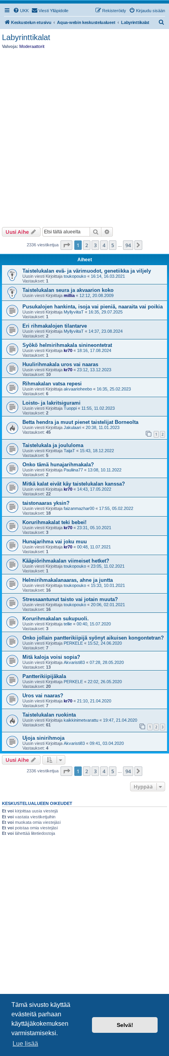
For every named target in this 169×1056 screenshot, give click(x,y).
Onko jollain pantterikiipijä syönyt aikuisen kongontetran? (93, 638)
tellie (68, 624)
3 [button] (95, 245)
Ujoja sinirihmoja (43, 738)
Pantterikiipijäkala (44, 676)
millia (69, 295)
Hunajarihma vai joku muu (54, 541)
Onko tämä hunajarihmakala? (58, 465)
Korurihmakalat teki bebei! (54, 522)
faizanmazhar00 (79, 508)
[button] (66, 245)
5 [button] (112, 245)
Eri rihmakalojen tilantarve (54, 326)
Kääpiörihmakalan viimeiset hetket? (65, 561)
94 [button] (128, 245)
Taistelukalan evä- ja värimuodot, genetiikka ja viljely (86, 271)
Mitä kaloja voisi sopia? (51, 657)
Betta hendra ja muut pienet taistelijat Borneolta (80, 422)
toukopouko (75, 276)
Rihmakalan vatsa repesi (52, 384)
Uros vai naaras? (42, 695)
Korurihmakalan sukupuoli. (55, 619)
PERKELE (73, 643)
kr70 (68, 350)
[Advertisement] (84, 135)
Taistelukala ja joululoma (52, 445)
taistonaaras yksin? (46, 503)
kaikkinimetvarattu (81, 720)
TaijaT (69, 450)
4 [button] (104, 245)
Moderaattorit (31, 46)
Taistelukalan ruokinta (49, 715)
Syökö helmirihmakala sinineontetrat (67, 345)
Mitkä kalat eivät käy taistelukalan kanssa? (73, 484)
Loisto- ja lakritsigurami (51, 403)
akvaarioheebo (78, 389)
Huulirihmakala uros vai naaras (60, 364)
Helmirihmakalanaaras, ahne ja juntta (67, 580)
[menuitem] (21, 10)
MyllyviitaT (74, 312)
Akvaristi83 (74, 662)
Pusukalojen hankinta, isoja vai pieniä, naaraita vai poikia (92, 307)
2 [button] (86, 245)
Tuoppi (70, 408)
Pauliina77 (73, 470)
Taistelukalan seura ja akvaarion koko (68, 290)
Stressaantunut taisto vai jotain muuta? (70, 599)
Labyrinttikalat (26, 37)
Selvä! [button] (125, 1025)
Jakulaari (72, 427)
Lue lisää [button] (25, 1043)
